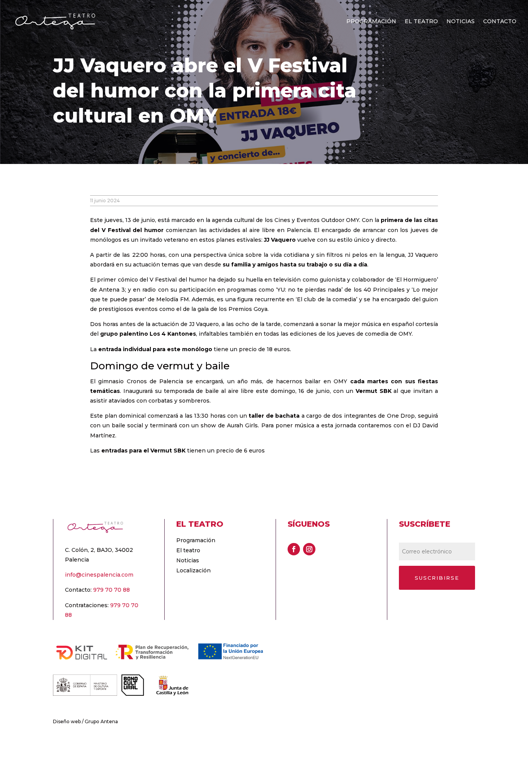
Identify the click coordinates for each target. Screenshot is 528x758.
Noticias (460, 22)
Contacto (499, 22)
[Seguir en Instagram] (309, 549)
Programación (371, 22)
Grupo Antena (101, 721)
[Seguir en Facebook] (294, 549)
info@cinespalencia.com (99, 574)
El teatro (421, 22)
